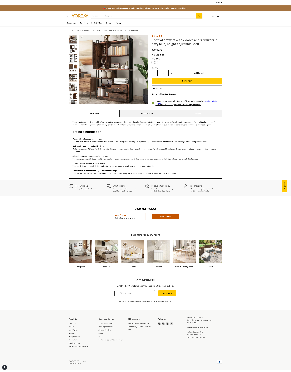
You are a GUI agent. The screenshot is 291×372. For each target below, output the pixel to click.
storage (119, 23)
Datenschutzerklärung (163, 301)
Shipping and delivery (106, 327)
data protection (74, 336)
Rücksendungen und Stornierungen (110, 340)
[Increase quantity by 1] (171, 73)
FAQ (99, 336)
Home (71, 30)
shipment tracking (104, 330)
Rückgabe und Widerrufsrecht (79, 346)
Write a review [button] (165, 216)
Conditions (73, 323)
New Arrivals (71, 23)
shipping (198, 113)
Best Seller (84, 23)
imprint (71, 327)
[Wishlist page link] (67, 16)
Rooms (108, 23)
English (218, 3)
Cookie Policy (73, 340)
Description (94, 113)
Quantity (155, 68)
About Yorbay (73, 330)
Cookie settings (74, 343)
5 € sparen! (285, 186)
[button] (73, 39)
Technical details (146, 113)
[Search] (199, 16)
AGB (150, 301)
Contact (101, 333)
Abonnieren (167, 293)
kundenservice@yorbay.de (198, 327)
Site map (72, 333)
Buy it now (187, 80)
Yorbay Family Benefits (106, 323)
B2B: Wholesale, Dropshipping (138, 323)
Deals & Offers (96, 23)
